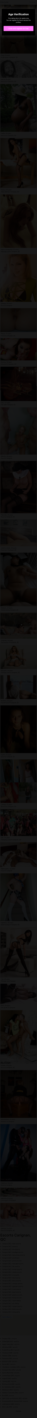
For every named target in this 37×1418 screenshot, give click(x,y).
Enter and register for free (18, 28)
